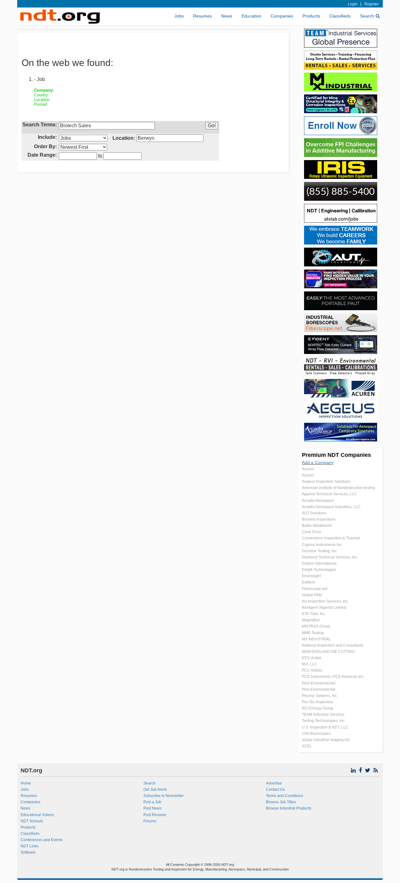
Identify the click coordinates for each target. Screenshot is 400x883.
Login (353, 4)
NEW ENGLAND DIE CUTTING (328, 651)
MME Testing (313, 633)
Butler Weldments (317, 525)
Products (311, 15)
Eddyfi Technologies (319, 570)
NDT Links (29, 846)
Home (26, 783)
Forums (149, 821)
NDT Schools (32, 821)
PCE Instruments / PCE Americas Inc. (333, 676)
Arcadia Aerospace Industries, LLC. (332, 507)
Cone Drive (311, 532)
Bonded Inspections (319, 519)
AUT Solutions (314, 513)
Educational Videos (37, 815)
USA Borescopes (316, 733)
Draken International (319, 563)
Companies (282, 15)
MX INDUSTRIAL (316, 639)
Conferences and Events (41, 840)
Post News (152, 808)
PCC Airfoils (312, 670)
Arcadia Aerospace (318, 500)
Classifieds (340, 15)
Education (251, 15)
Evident (308, 582)
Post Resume (154, 815)
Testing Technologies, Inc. (324, 721)
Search (367, 15)
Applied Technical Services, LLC (329, 494)
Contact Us (275, 789)
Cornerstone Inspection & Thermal (331, 538)
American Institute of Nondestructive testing (338, 488)
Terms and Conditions (284, 796)
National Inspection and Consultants (332, 645)
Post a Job (152, 802)
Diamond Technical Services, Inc (329, 557)
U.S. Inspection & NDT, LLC (325, 727)
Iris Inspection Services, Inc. (325, 601)
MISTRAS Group (316, 626)
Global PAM (312, 595)
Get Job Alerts (155, 789)
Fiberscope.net (314, 589)
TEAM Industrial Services (323, 714)
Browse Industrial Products (288, 808)
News (226, 15)
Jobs (179, 15)
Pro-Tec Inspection (317, 702)
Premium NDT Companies (336, 455)
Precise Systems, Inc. (320, 696)
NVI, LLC (309, 664)
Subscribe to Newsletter (163, 796)
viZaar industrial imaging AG (326, 740)
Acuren (308, 469)
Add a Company (318, 462)
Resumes (202, 15)
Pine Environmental (318, 683)
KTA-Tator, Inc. (314, 614)
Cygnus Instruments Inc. (322, 544)
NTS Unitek (311, 658)
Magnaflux (311, 620)
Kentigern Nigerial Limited (324, 607)
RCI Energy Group (317, 708)
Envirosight (311, 576)
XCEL (307, 746)
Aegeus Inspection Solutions (326, 481)
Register (371, 4)
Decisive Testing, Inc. (320, 551)
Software (28, 852)
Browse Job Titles (281, 802)
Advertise (274, 783)
